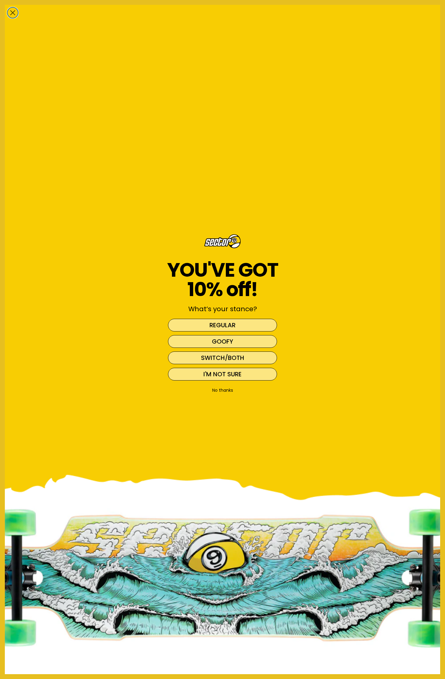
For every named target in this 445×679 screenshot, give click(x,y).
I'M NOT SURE (222, 374)
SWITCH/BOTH (222, 358)
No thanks (222, 390)
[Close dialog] (12, 12)
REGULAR (222, 325)
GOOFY (222, 341)
